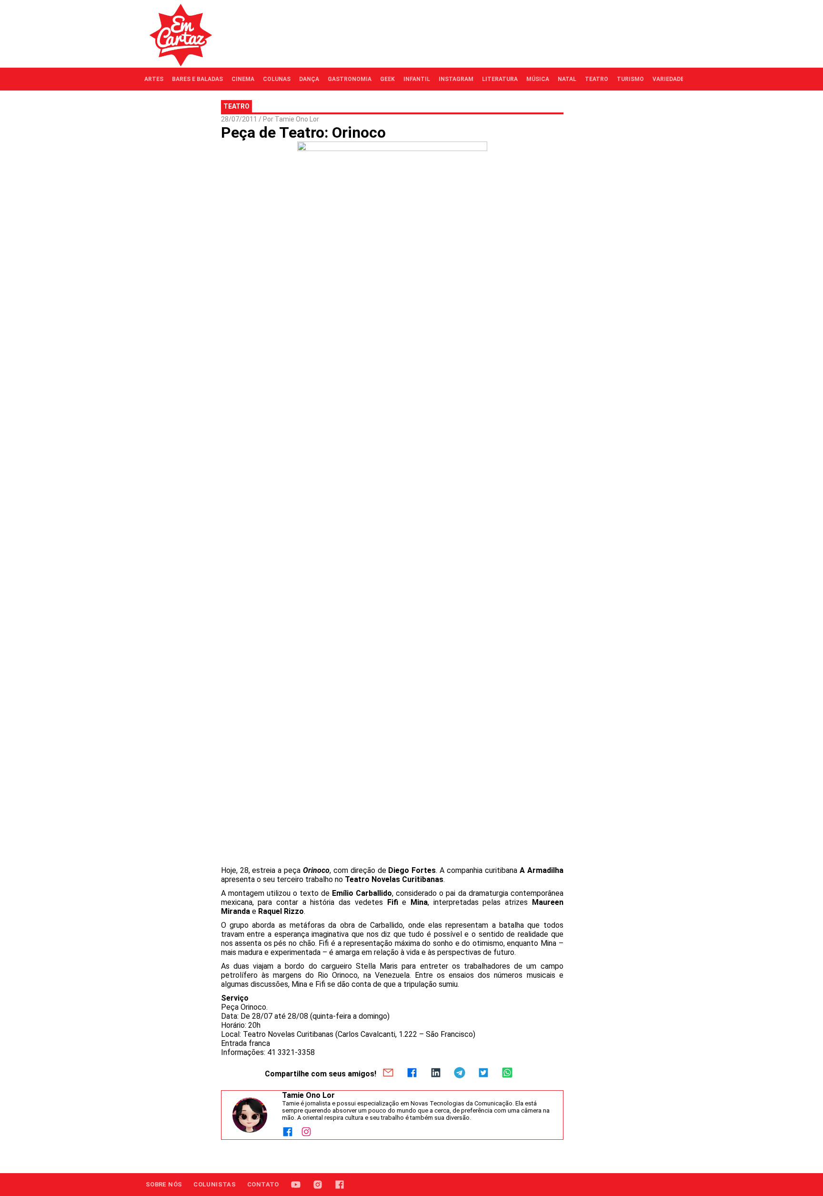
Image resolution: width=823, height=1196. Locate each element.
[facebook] (412, 1073)
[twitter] (483, 1073)
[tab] (154, 79)
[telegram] (460, 1073)
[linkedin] (436, 1073)
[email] (388, 1073)
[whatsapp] (507, 1073)
